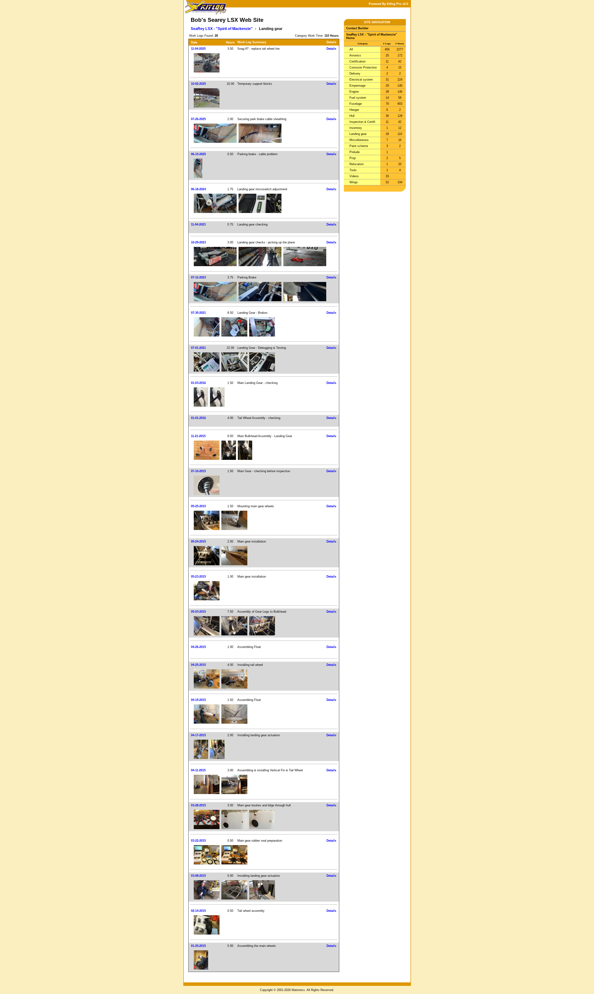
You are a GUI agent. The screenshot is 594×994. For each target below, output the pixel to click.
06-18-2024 (198, 189)
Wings (353, 182)
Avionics (355, 55)
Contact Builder (357, 28)
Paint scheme (358, 146)
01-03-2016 (198, 383)
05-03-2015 (198, 611)
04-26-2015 (198, 647)
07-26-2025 (198, 119)
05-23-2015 (198, 576)
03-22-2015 (198, 840)
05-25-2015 (198, 506)
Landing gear (358, 134)
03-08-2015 (198, 875)
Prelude (354, 152)
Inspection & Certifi (362, 122)
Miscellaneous (359, 140)
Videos (354, 176)
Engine (354, 91)
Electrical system (361, 79)
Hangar (354, 109)
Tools (353, 170)
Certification (357, 61)
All (351, 49)
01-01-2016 (198, 418)
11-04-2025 (198, 48)
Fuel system (357, 97)
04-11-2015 (198, 770)
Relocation (356, 164)
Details (331, 48)
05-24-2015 (198, 541)
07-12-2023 (198, 277)
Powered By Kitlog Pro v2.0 (388, 4)
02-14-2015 (198, 910)
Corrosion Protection (363, 67)
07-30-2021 (198, 312)
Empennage (357, 85)
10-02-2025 (198, 83)
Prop (352, 158)
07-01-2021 (198, 348)
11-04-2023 (198, 224)
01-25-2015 (198, 946)
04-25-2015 (198, 665)
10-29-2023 (198, 242)
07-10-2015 (198, 471)
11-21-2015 (198, 436)
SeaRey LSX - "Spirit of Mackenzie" (222, 29)
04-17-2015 (198, 735)
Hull (352, 116)
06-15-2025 (198, 154)
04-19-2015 (198, 700)
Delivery (354, 73)
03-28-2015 (198, 805)
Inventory (355, 128)
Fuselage (355, 103)
